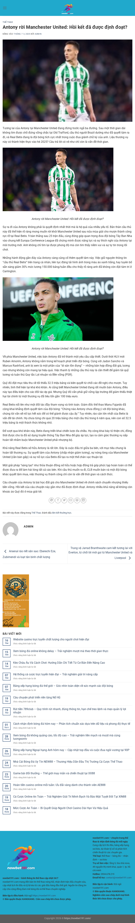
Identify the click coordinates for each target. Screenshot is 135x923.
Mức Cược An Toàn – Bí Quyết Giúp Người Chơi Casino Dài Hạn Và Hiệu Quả (60, 808)
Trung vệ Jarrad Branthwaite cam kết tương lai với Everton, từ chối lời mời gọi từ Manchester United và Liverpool (100, 553)
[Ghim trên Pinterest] (77, 500)
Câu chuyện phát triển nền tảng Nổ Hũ (36, 697)
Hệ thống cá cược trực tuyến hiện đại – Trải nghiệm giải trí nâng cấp (55, 674)
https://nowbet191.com (44, 895)
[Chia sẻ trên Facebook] (58, 500)
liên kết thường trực (61, 512)
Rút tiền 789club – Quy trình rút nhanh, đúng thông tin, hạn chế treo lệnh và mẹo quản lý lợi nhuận (69, 710)
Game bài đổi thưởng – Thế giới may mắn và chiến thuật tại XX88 (54, 773)
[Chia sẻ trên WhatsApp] (51, 500)
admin (38, 34)
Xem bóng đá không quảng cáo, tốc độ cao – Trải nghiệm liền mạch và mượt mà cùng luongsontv (66, 737)
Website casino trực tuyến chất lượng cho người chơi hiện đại (51, 639)
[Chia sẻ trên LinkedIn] (83, 500)
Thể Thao (8, 22)
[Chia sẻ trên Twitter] (64, 500)
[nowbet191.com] (67, 8)
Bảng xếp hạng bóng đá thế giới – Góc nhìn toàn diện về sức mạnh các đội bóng (63, 685)
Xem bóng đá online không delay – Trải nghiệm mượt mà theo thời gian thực (60, 651)
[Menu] (5, 8)
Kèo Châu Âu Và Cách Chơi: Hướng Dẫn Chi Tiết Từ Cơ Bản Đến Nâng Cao (59, 662)
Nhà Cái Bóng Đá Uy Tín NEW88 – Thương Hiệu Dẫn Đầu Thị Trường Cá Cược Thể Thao (67, 761)
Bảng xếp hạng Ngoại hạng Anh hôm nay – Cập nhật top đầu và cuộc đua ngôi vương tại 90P (71, 750)
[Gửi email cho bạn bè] (71, 500)
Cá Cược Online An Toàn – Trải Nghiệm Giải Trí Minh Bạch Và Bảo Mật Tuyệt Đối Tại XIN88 (69, 796)
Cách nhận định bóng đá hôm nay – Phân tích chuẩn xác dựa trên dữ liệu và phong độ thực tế (71, 723)
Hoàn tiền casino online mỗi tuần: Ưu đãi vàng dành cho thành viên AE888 (59, 785)
